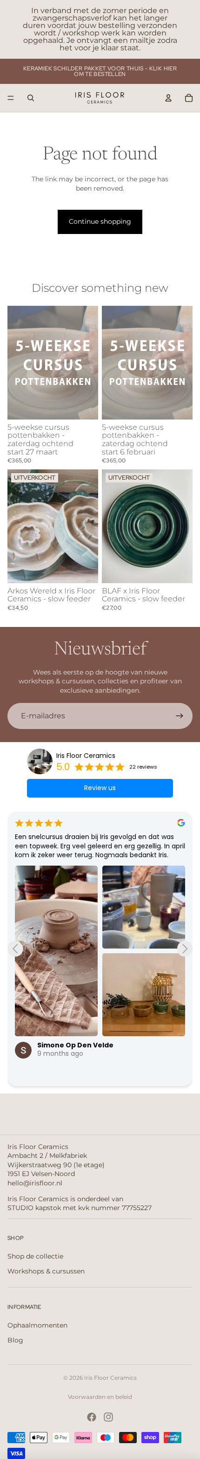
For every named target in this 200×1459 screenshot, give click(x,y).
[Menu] (10, 98)
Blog (15, 1340)
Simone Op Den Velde (75, 1045)
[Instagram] (108, 1417)
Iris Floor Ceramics (85, 755)
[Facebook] (91, 1417)
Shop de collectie (35, 1256)
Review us (100, 787)
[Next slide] (185, 949)
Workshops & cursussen (46, 1271)
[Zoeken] (30, 98)
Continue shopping (100, 221)
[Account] (168, 98)
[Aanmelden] (179, 716)
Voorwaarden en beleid (100, 1396)
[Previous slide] (15, 949)
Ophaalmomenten (37, 1325)
